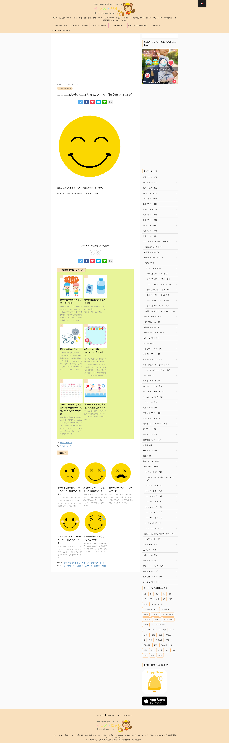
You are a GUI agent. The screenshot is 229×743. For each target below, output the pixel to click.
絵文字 (69, 446)
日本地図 (164, 645)
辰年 (173, 650)
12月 (145, 604)
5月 (170, 594)
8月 (157, 599)
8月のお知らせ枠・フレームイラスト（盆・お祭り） (95, 352)
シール (157, 619)
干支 (167, 640)
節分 (152, 650)
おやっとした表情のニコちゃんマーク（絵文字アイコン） (69, 490)
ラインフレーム (149, 630)
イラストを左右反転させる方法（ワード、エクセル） (137, 26)
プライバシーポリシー (125, 715)
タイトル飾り (168, 619)
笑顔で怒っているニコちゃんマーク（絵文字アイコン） (86, 566)
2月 (151, 594)
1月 (145, 594)
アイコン (63, 446)
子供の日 (159, 640)
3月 (157, 594)
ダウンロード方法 (61, 26)
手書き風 (147, 645)
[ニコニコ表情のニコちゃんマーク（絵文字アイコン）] (98, 102)
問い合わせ (118, 26)
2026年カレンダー (150, 609)
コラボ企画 (156, 26)
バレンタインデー (158, 625)
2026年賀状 (165, 609)
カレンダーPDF (167, 614)
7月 (151, 599)
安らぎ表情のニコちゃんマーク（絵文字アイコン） (84, 563)
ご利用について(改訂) (99, 26)
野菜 (145, 655)
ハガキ (146, 625)
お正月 (146, 614)
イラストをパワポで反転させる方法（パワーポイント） (61, 31)
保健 (153, 635)
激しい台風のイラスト (69, 349)
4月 (164, 594)
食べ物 (160, 655)
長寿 (152, 655)
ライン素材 (162, 630)
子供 (150, 640)
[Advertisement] (95, 60)
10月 (170, 599)
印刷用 (168, 635)
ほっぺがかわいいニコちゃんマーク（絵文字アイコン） (69, 539)
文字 (155, 645)
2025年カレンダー (157, 604)
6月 (145, 599)
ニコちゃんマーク (66, 443)
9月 (164, 599)
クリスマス (147, 619)
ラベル (172, 630)
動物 (160, 635)
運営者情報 (110, 715)
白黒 (145, 650)
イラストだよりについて (79, 26)
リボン (146, 635)
